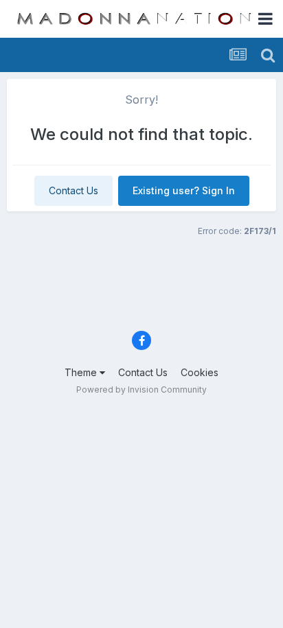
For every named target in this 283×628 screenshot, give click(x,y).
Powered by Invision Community (141, 389)
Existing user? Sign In (184, 190)
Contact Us (73, 190)
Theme (82, 372)
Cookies (199, 372)
